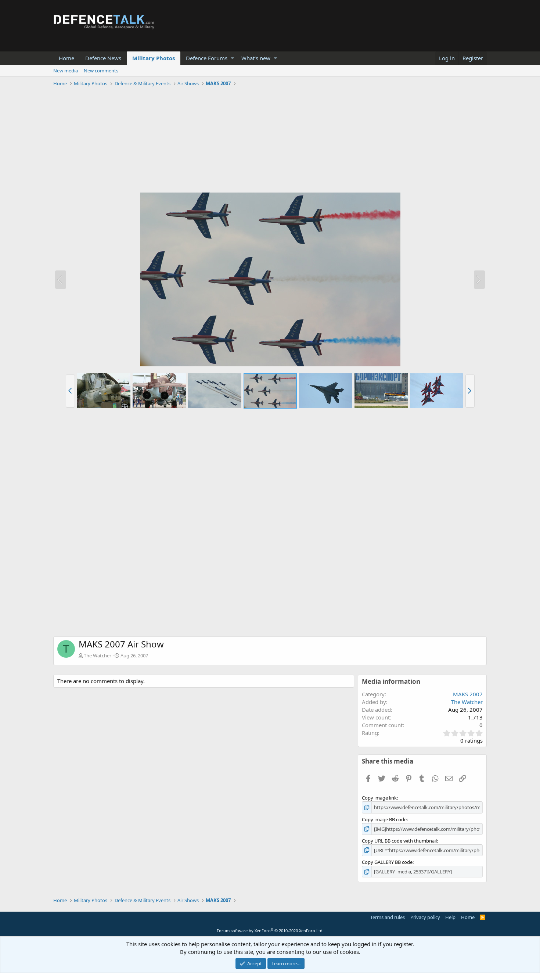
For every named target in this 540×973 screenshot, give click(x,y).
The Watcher (97, 655)
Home (66, 58)
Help (450, 917)
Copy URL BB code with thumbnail (399, 840)
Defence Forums (206, 58)
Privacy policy (425, 917)
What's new (255, 58)
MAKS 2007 (468, 694)
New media (65, 70)
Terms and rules (387, 917)
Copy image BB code (384, 819)
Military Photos (153, 58)
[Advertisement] (270, 140)
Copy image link (379, 797)
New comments (101, 70)
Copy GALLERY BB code (387, 862)
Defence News (103, 58)
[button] (232, 58)
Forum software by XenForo (270, 930)
